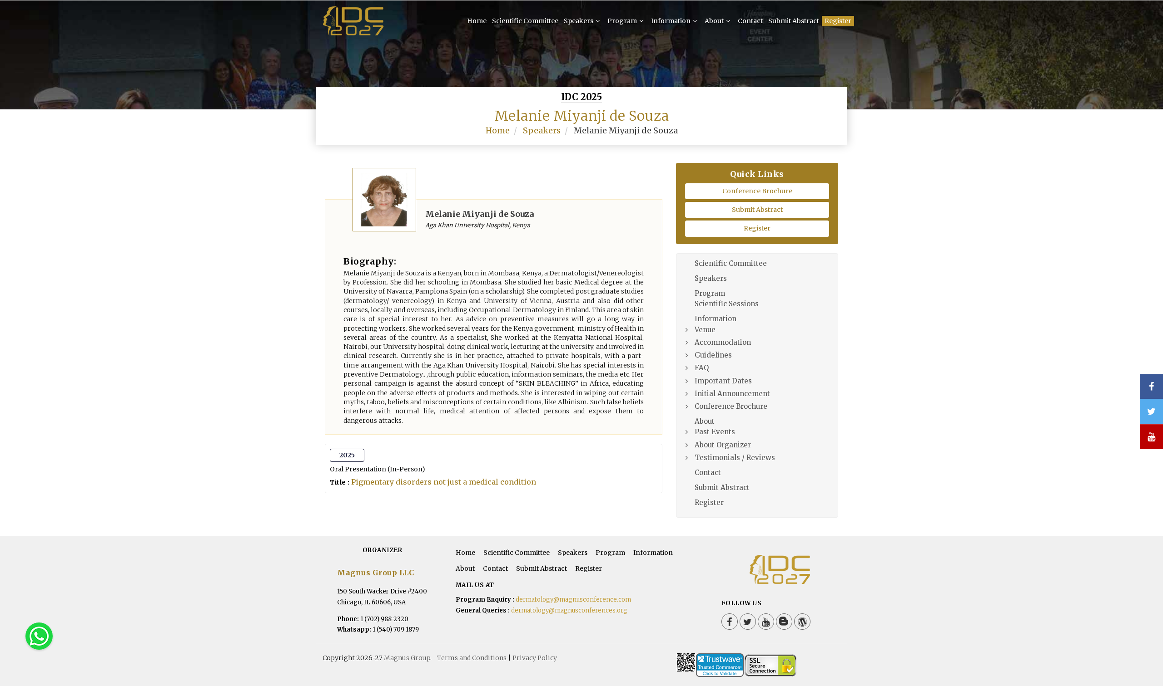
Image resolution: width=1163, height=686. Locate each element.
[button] (1142, 654)
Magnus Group (407, 658)
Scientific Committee (525, 21)
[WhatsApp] (39, 636)
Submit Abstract (793, 21)
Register (838, 21)
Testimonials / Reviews (735, 457)
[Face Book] (729, 621)
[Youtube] (766, 621)
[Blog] (784, 621)
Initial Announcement (732, 393)
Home (477, 21)
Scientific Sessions (727, 303)
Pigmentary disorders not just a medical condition (443, 481)
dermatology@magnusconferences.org (569, 610)
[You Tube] (1151, 436)
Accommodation (723, 342)
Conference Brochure (757, 191)
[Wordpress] (802, 621)
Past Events (715, 431)
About (715, 21)
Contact (750, 21)
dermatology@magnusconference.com (573, 599)
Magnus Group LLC (375, 572)
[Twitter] (748, 621)
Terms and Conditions (472, 658)
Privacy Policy (534, 658)
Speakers (579, 21)
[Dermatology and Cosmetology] (354, 21)
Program (622, 21)
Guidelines (713, 355)
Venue (705, 329)
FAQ (702, 367)
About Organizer (723, 445)
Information (671, 21)
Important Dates (723, 381)
